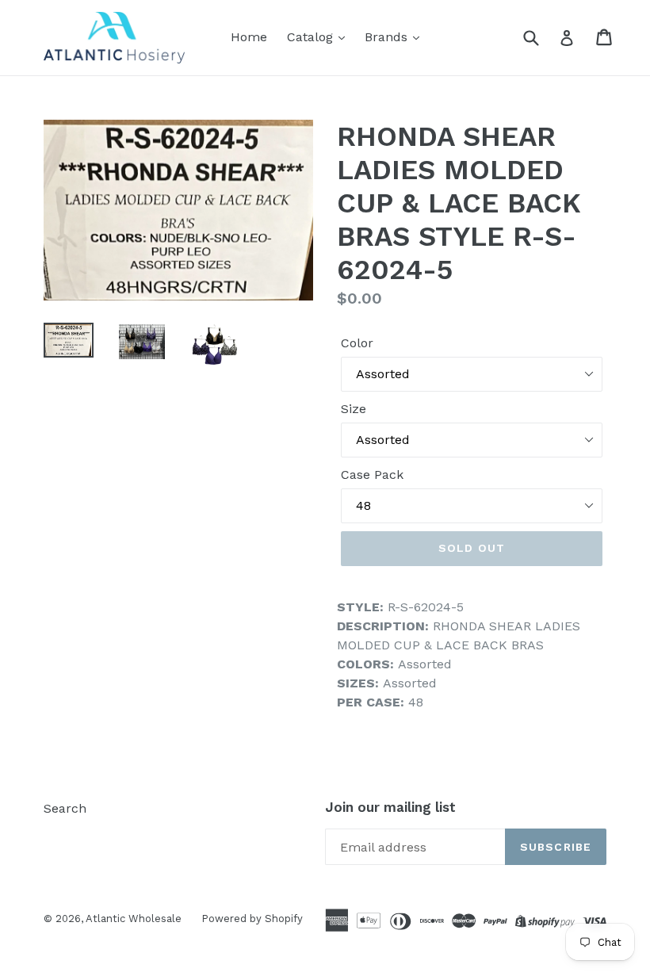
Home (249, 36)
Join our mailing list (390, 807)
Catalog (312, 36)
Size (353, 408)
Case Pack (372, 474)
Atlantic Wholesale (134, 918)
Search (65, 808)
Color (357, 342)
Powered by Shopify (252, 918)
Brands (388, 36)
